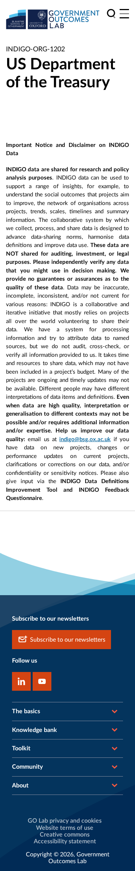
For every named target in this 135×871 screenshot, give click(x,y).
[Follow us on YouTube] (42, 681)
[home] (53, 19)
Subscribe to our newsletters (67, 640)
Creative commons (65, 835)
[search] (111, 13)
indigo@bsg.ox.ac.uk (85, 439)
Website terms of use (64, 828)
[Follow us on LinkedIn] (21, 681)
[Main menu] (124, 13)
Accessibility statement (65, 841)
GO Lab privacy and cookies (65, 821)
